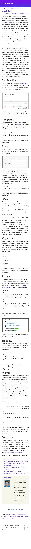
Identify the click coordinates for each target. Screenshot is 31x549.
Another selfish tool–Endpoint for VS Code (16, 461)
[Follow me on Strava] (28, 528)
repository (19, 124)
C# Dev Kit (5, 22)
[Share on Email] (22, 511)
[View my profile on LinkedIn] (25, 528)
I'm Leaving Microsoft (10, 459)
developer (22, 13)
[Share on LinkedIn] (19, 511)
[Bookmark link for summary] (14, 437)
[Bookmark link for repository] (15, 120)
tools (19, 13)
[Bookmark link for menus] (11, 373)
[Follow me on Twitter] (25, 526)
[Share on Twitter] (14, 511)
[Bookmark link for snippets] (13, 340)
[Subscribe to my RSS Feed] (25, 530)
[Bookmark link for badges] (11, 276)
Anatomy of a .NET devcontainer (13, 471)
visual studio (14, 13)
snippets (16, 345)
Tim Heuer (7, 3)
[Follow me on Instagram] (28, 526)
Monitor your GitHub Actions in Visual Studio (16, 473)
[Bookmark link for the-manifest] (18, 80)
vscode (26, 13)
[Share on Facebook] (17, 511)
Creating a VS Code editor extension (15, 514)
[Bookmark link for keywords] (14, 238)
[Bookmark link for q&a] (9, 199)
